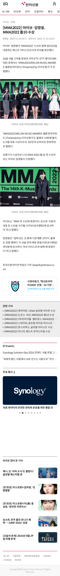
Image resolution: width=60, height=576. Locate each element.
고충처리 (47, 556)
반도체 (17, 11)
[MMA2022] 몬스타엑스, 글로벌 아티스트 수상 (28, 327)
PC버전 (18, 560)
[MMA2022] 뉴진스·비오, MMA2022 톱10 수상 (29, 315)
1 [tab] (20, 413)
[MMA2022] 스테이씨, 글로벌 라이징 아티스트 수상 (31, 323)
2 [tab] (22, 413)
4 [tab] (28, 413)
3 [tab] (25, 413)
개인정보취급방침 (31, 556)
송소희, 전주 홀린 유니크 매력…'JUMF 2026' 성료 (17, 521)
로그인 (6, 556)
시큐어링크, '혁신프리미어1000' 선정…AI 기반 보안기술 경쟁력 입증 (39, 285)
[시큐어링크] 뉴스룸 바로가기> (40, 290)
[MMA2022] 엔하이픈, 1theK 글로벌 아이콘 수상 (29, 310)
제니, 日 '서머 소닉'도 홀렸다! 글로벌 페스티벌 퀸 (18, 473)
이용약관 (17, 556)
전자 (27, 11)
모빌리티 (39, 11)
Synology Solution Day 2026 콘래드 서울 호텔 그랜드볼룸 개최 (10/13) (30, 352)
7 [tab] (37, 413)
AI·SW (5, 11)
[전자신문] (30, 4)
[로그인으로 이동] (54, 4)
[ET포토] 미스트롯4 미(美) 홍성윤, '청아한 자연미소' (18, 505)
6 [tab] (34, 413)
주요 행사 (9, 372)
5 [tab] (31, 413)
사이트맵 (7, 560)
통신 (50, 11)
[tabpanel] (30, 393)
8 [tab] (40, 413)
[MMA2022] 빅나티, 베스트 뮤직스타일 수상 (27, 331)
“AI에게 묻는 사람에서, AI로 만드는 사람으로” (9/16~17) (30, 359)
